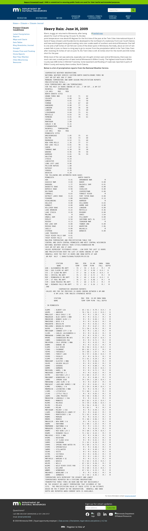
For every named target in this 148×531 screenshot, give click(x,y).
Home (15, 23)
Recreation (22, 18)
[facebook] (87, 514)
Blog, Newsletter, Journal (23, 45)
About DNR (128, 17)
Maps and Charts (20, 39)
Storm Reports (19, 54)
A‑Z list (104, 521)
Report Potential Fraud (33, 2)
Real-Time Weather (21, 57)
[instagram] (99, 514)
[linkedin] (105, 514)
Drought (16, 48)
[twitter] (93, 515)
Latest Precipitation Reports (21, 35)
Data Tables (17, 42)
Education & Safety (76, 17)
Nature (59, 18)
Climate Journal (37, 23)
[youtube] (111, 514)
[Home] (30, 8)
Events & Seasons (113, 17)
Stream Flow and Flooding (24, 51)
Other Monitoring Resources (20, 61)
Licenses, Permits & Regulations (94, 17)
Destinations (41, 18)
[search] (133, 10)
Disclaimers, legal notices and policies (85, 521)
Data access (63, 521)
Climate (23, 23)
